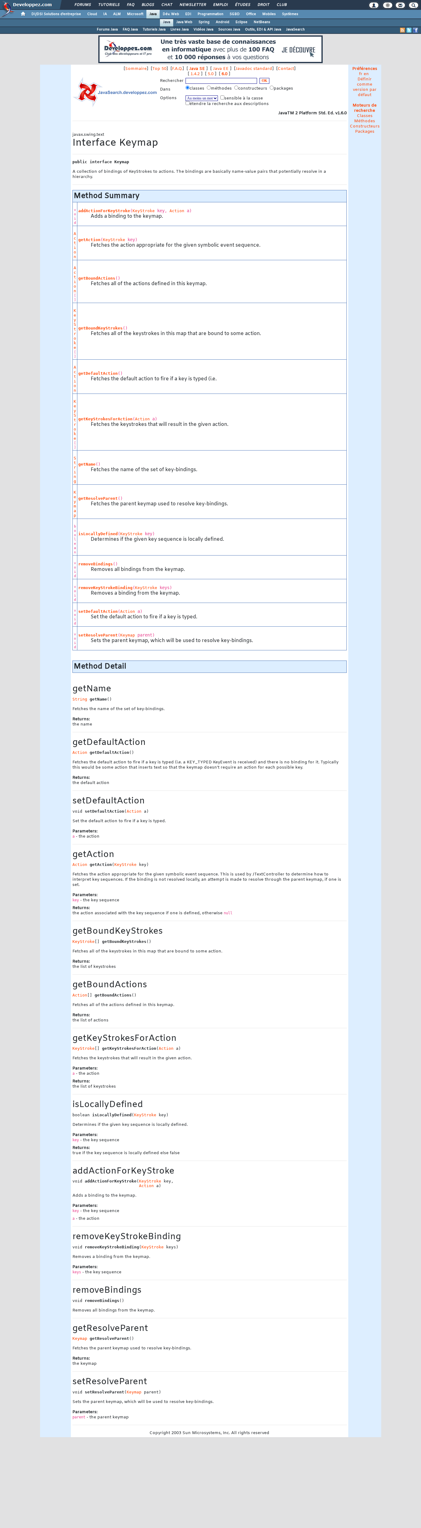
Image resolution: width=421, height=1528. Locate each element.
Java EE (221, 68)
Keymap (75, 504)
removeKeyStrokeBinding (105, 587)
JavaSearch (295, 29)
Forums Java (107, 29)
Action (177, 210)
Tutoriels (108, 4)
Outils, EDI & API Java (263, 29)
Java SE (197, 68)
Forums (82, 4)
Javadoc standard (253, 68)
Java (153, 14)
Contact (286, 68)
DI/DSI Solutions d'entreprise (56, 14)
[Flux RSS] (402, 30)
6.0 (224, 74)
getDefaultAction (98, 373)
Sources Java (229, 29)
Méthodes (364, 121)
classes (198, 88)
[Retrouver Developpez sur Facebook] (415, 30)
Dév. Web (171, 14)
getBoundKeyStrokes (100, 328)
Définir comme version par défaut (365, 87)
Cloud (92, 14)
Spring (204, 22)
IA (105, 14)
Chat (167, 4)
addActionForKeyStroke (104, 210)
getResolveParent (98, 498)
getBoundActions (96, 278)
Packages (364, 131)
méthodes (222, 88)
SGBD (235, 14)
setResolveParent (98, 635)
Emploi (220, 4)
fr (360, 74)
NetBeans (262, 22)
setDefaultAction (98, 611)
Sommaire (136, 68)
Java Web (184, 22)
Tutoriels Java (154, 29)
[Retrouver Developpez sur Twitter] (409, 30)
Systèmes (290, 14)
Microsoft (135, 14)
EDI (188, 14)
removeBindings (95, 564)
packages (284, 88)
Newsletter (192, 4)
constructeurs (253, 88)
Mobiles (269, 14)
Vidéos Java (203, 29)
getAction (89, 239)
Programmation (210, 14)
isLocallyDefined (98, 534)
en (366, 74)
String (75, 469)
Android (222, 22)
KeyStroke (144, 210)
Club (281, 4)
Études (242, 4)
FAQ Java (130, 29)
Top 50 (159, 68)
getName (87, 464)
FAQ (130, 4)
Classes (365, 116)
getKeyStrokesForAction (105, 419)
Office (251, 14)
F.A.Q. (177, 68)
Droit (263, 4)
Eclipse (241, 22)
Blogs (147, 4)
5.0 (210, 74)
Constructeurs (365, 126)
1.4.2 (195, 74)
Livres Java (179, 29)
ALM (117, 14)
